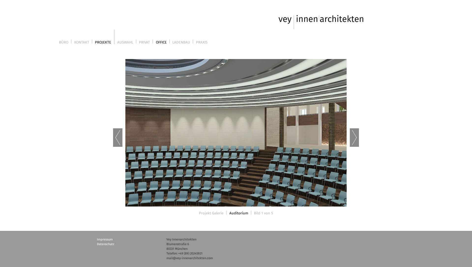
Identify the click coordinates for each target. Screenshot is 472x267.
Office (161, 42)
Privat (144, 42)
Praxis (201, 42)
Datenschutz (105, 244)
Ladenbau (181, 42)
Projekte (103, 42)
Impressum (105, 239)
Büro (63, 42)
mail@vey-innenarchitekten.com (189, 258)
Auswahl (125, 42)
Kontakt (81, 42)
